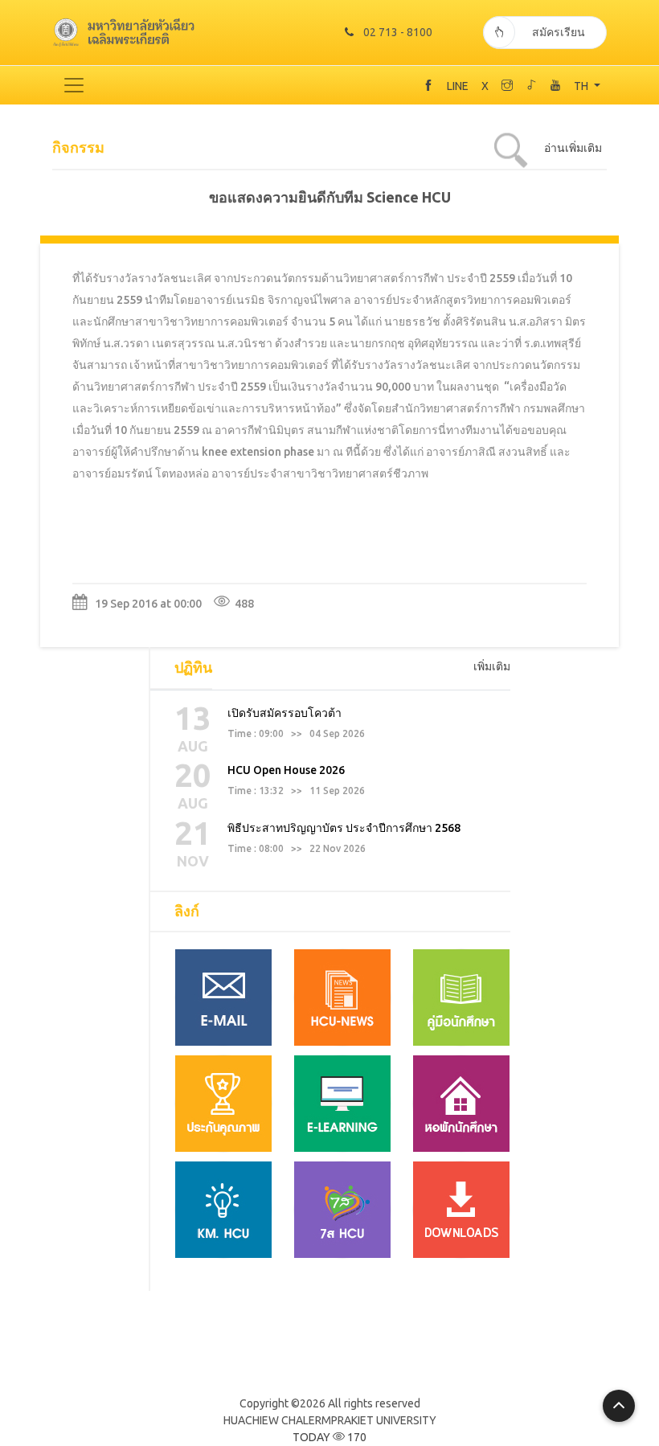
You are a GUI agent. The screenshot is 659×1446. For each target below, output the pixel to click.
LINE (458, 86)
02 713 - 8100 (397, 32)
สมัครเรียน (558, 32)
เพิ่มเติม (491, 666)
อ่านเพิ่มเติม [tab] (573, 147)
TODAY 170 (329, 1437)
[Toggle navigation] (74, 85)
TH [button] (582, 86)
